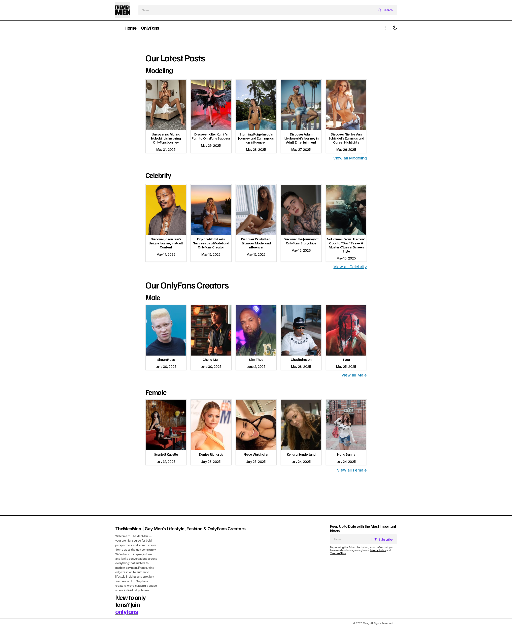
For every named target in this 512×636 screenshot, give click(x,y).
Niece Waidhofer (256, 454)
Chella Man (211, 359)
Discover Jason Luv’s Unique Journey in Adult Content (166, 243)
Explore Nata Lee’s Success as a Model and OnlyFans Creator (211, 243)
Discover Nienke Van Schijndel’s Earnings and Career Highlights (346, 138)
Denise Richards (211, 454)
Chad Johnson (301, 359)
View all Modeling (350, 158)
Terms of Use (338, 553)
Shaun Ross (166, 359)
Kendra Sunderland (301, 454)
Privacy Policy (378, 550)
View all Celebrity (350, 266)
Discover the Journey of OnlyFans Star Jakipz (300, 241)
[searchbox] (257, 10)
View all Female (352, 470)
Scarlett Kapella (166, 454)
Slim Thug (256, 359)
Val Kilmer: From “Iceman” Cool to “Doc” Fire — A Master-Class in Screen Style (346, 245)
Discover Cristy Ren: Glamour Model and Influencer (256, 243)
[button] (117, 28)
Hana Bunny (346, 454)
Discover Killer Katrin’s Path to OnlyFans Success (211, 136)
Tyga (346, 359)
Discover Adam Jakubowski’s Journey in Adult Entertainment (301, 138)
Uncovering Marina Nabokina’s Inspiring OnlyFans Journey (166, 138)
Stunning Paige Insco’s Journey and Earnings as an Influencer (256, 138)
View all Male (354, 375)
